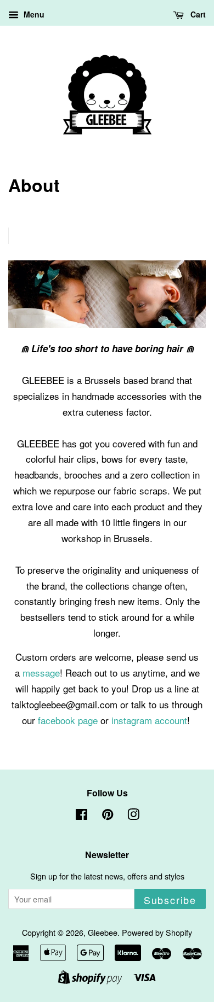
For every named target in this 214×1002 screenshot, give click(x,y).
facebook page (68, 720)
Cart (197, 14)
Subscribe (170, 900)
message (41, 672)
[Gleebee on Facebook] (81, 816)
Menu (32, 14)
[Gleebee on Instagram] (133, 816)
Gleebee (102, 932)
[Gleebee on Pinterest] (108, 816)
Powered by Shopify (157, 932)
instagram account (149, 720)
